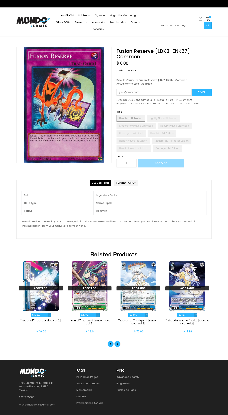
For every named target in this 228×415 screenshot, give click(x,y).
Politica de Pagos (87, 377)
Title (119, 112)
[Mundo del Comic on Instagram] (113, 3)
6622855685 (26, 397)
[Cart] (208, 19)
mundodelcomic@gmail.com (37, 404)
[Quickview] (21, 332)
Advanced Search (128, 377)
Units (120, 156)
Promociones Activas (89, 403)
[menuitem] (67, 15)
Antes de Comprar (88, 383)
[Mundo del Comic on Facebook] (107, 3)
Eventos (81, 396)
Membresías (84, 390)
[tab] (100, 183)
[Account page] (200, 19)
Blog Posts (123, 383)
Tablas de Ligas (126, 390)
